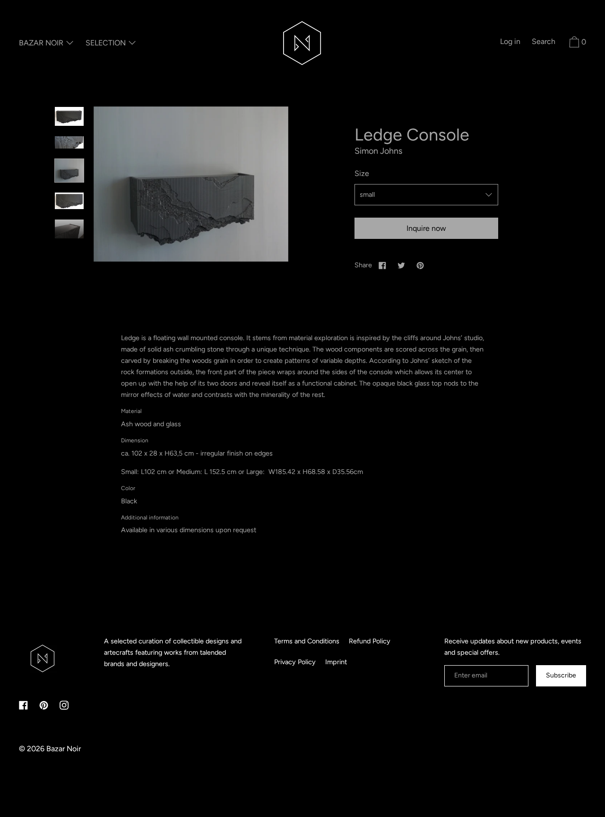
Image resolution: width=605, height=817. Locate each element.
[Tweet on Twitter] (401, 265)
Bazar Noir (63, 748)
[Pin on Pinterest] (420, 265)
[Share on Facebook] (382, 265)
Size (361, 173)
